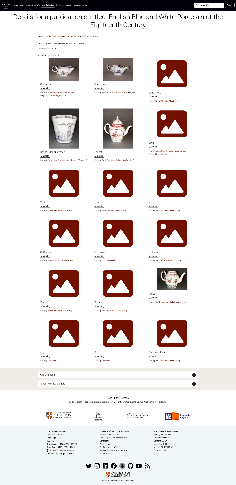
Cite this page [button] (47, 374)
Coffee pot (154, 252)
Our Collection (48, 5)
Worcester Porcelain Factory (115, 92)
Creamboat (46, 84)
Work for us (105, 444)
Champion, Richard (58, 95)
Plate (43, 302)
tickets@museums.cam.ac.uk (62, 450)
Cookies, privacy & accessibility (113, 438)
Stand (97, 302)
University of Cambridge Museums (114, 431)
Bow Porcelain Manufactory (168, 101)
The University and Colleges (166, 431)
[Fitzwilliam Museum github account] (131, 466)
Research (77, 5)
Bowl (151, 142)
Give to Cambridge (162, 438)
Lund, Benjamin (108, 260)
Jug (42, 352)
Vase (43, 202)
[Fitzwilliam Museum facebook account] (106, 466)
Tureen (98, 202)
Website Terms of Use (109, 434)
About (68, 5)
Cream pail (100, 252)
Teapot (98, 152)
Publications (73, 36)
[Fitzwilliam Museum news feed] (147, 466)
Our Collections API (108, 447)
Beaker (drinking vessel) (53, 152)
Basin (97, 352)
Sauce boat (100, 84)
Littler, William (161, 154)
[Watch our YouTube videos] (139, 466)
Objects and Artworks (55, 36)
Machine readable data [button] (52, 383)
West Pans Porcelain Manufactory (171, 151)
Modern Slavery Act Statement (113, 450)
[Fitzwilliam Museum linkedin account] (114, 466)
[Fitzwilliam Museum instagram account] (97, 466)
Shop (85, 5)
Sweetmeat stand (158, 352)
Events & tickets (33, 5)
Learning (60, 5)
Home (16, 5)
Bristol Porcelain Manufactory (61, 92)
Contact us (104, 441)
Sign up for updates (118, 397)
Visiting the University (163, 434)
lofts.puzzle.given (66, 453)
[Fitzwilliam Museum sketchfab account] (122, 466)
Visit (22, 5)
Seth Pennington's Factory (113, 160)
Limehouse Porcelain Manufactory (63, 160)
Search (230, 5)
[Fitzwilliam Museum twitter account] (89, 466)
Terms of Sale (106, 453)
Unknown (52, 360)
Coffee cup (46, 252)
